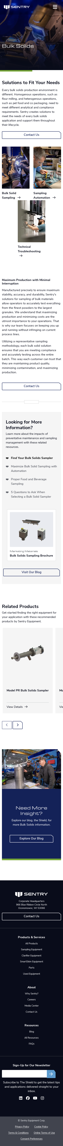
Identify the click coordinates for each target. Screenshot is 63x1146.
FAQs (31, 1044)
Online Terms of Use (44, 1133)
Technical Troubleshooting (29, 249)
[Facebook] (28, 1098)
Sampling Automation (42, 195)
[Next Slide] (18, 725)
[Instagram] (42, 1098)
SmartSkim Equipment (31, 962)
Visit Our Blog (31, 572)
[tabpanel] (31, 535)
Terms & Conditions (18, 1133)
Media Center (32, 1006)
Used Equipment (31, 974)
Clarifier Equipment (31, 956)
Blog (31, 1032)
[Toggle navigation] (55, 7)
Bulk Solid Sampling (9, 195)
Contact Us (31, 135)
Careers (31, 1000)
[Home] (17, 7)
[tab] (29, 458)
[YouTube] (35, 1098)
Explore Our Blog (31, 838)
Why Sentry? (31, 994)
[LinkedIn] (20, 1098)
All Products (31, 944)
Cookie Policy (41, 1127)
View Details (15, 707)
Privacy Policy (22, 1127)
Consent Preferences (31, 1139)
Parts (31, 968)
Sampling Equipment (31, 950)
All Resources (31, 1038)
